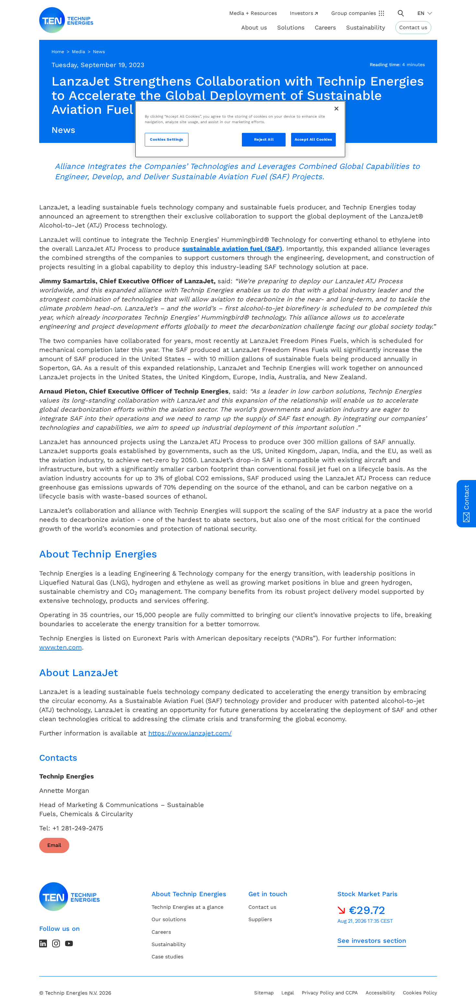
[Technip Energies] (66, 20)
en (421, 13)
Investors (301, 13)
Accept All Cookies (313, 139)
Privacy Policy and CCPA (330, 993)
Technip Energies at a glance (187, 907)
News (99, 51)
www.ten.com (60, 647)
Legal (287, 993)
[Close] (336, 108)
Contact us (413, 27)
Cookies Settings (166, 139)
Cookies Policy (420, 993)
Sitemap (264, 993)
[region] (240, 129)
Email (54, 845)
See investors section (371, 940)
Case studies (167, 957)
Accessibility (380, 993)
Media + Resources (253, 13)
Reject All (264, 139)
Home (57, 51)
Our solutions (169, 919)
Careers (325, 27)
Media (78, 51)
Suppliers (260, 919)
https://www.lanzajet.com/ (190, 733)
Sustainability (169, 944)
